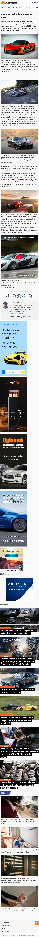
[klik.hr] (4, 793)
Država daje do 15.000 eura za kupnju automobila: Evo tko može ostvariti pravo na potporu (18, 785)
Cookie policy (5, 931)
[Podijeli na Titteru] (24, 296)
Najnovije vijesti (7, 605)
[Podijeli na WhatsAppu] (14, 296)
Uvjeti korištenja (6, 925)
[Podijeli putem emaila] (30, 296)
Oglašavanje (5, 922)
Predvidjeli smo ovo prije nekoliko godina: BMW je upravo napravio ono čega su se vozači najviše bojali (17, 661)
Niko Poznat (7, 628)
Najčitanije (4, 574)
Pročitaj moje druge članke (17, 313)
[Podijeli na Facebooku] (8, 296)
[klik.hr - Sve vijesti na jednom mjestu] (35, 3)
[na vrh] (37, 923)
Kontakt (4, 928)
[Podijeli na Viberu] (19, 296)
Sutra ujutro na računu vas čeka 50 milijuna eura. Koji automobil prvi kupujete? (17, 720)
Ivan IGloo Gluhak (9, 11)
